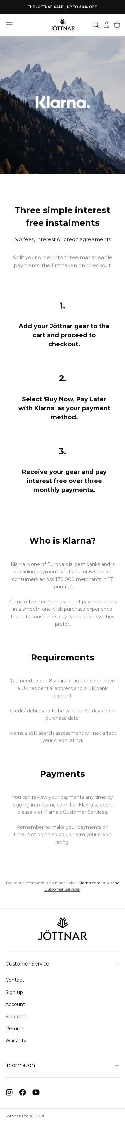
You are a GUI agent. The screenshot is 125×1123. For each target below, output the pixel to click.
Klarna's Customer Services (75, 812)
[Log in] (106, 24)
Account (15, 1004)
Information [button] (20, 1065)
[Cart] (117, 24)
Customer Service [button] (27, 964)
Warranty (15, 1041)
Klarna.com (54, 805)
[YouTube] (36, 1092)
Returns (14, 1029)
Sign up (14, 992)
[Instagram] (9, 1092)
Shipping (15, 1017)
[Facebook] (23, 1092)
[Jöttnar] (62, 929)
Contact (14, 980)
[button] (9, 25)
